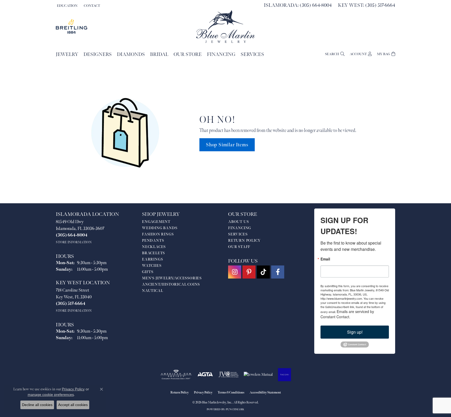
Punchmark (235, 409)
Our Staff (239, 247)
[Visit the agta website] (205, 374)
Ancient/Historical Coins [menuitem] (171, 284)
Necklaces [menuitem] (154, 247)
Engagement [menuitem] (156, 221)
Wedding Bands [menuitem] (159, 228)
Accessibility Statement (265, 393)
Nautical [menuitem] (152, 290)
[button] (67, 5)
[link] (91, 5)
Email (325, 259)
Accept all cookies (73, 405)
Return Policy (244, 240)
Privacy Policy (203, 393)
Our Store (188, 54)
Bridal (159, 54)
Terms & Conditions (231, 393)
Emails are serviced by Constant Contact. (347, 314)
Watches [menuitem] (152, 265)
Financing (221, 54)
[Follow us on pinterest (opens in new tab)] (249, 272)
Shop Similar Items (227, 145)
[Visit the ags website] (176, 374)
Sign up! (355, 332)
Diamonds (131, 54)
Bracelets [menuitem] (153, 253)
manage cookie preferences (51, 394)
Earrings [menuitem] (152, 259)
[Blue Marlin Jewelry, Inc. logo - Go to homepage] (225, 26)
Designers (98, 54)
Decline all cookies (37, 405)
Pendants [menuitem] (153, 240)
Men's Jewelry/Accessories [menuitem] (172, 278)
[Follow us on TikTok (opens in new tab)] (263, 272)
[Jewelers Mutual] (258, 375)
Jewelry (67, 54)
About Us (238, 221)
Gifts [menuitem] (147, 272)
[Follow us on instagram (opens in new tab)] (234, 272)
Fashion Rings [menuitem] (158, 234)
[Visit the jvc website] (228, 374)
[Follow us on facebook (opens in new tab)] (277, 272)
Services (252, 54)
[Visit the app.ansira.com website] (284, 374)
